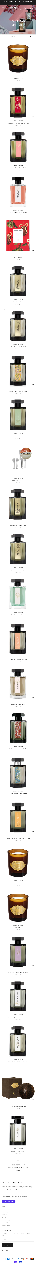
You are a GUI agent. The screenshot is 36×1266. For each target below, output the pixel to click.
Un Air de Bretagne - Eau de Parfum (18, 793)
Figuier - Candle (18, 927)
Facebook (4, 1214)
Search (3, 1206)
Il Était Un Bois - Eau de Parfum (18, 436)
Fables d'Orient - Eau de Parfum (18, 570)
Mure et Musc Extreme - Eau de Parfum (18, 972)
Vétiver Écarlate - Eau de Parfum (18, 212)
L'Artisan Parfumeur (18, 76)
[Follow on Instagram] (7, 1250)
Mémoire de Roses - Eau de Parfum (18, 168)
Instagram (4, 1217)
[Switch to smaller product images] (33, 36)
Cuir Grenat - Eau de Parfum (18, 302)
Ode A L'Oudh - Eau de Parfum (18, 346)
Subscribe (7, 1245)
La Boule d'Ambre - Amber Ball (18, 1106)
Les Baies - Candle (18, 78)
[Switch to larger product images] (30, 36)
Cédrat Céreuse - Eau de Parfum (18, 614)
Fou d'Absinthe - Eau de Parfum (18, 1151)
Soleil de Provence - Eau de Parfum (18, 391)
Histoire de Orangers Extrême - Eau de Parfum (18, 838)
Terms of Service (6, 1225)
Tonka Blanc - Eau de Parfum (18, 704)
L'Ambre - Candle (18, 883)
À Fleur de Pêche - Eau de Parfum (18, 659)
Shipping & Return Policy (8, 1220)
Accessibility (5, 1212)
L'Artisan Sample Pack (18, 480)
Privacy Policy (5, 1222)
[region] (18, 1166)
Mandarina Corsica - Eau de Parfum (18, 749)
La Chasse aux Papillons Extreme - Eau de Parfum (18, 1017)
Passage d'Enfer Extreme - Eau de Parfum (18, 123)
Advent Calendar (18, 257)
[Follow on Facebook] (2, 1250)
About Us (4, 1209)
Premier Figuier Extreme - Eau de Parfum (18, 1061)
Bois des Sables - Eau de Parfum (18, 525)
